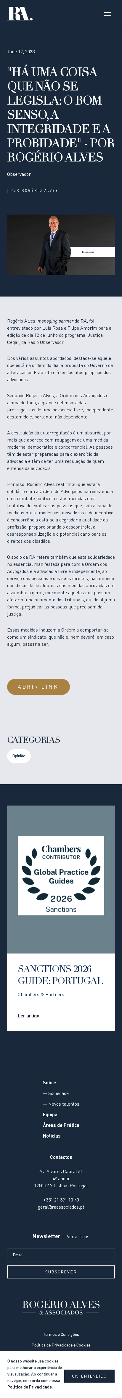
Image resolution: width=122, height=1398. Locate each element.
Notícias (52, 1136)
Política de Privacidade (29, 1387)
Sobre (49, 1083)
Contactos (61, 1157)
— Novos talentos (61, 1104)
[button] (108, 13)
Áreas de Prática (61, 1125)
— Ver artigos (74, 1237)
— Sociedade (56, 1093)
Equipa (50, 1115)
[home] (20, 13)
